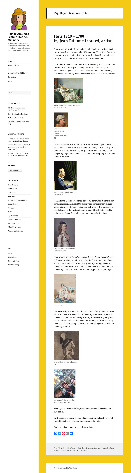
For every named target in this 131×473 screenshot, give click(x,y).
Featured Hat (12, 189)
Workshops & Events (15, 231)
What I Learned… (14, 227)
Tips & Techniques (14, 219)
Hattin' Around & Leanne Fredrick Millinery (18, 37)
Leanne (10, 153)
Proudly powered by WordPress (65, 468)
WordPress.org (13, 265)
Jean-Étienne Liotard (89, 448)
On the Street (12, 204)
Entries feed (12, 257)
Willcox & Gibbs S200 (15, 118)
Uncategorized (13, 223)
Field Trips (12, 193)
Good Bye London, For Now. (18, 114)
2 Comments (83, 450)
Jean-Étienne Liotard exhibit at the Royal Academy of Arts (79, 64)
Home (10, 61)
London (106, 448)
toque (67, 450)
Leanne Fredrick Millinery (17, 73)
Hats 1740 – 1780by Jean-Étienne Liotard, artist (83, 38)
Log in (10, 253)
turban (72, 450)
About (10, 81)
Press (10, 212)
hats (80, 448)
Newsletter (12, 77)
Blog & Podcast (13, 65)
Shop (9, 69)
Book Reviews (13, 185)
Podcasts (11, 208)
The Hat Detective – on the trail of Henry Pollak (19, 147)
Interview (11, 196)
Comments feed (13, 261)
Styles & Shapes (13, 216)
